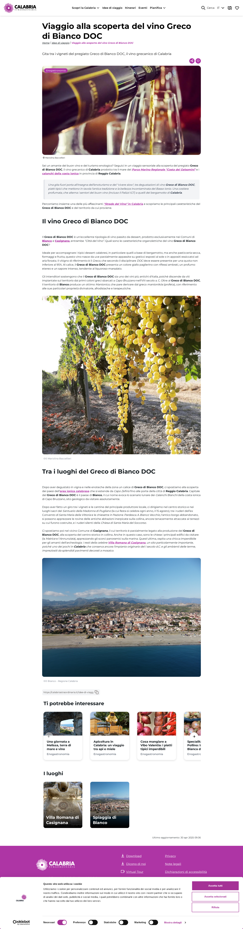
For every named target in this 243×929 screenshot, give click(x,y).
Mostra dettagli (173, 922)
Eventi (143, 7)
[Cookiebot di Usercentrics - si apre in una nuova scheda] (21, 922)
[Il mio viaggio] (237, 8)
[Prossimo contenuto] (194, 736)
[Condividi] (192, 61)
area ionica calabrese (74, 491)
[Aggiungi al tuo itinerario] (198, 61)
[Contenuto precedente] (49, 736)
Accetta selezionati (215, 896)
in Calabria (123, 204)
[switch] (93, 922)
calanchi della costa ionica (60, 173)
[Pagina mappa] (229, 8)
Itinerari (130, 7)
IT (218, 8)
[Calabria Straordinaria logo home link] (20, 8)
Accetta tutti (215, 885)
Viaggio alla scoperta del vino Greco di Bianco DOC (102, 42)
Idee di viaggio (112, 7)
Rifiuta (215, 907)
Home (45, 42)
